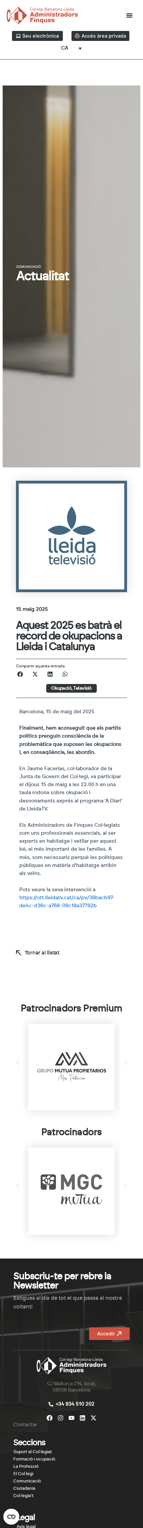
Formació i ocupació (34, 1459)
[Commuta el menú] (129, 15)
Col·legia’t (23, 1496)
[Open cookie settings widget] (11, 1517)
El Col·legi (23, 1474)
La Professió (26, 1466)
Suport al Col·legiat (32, 1452)
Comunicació (27, 1481)
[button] (20, 674)
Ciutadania (24, 1488)
